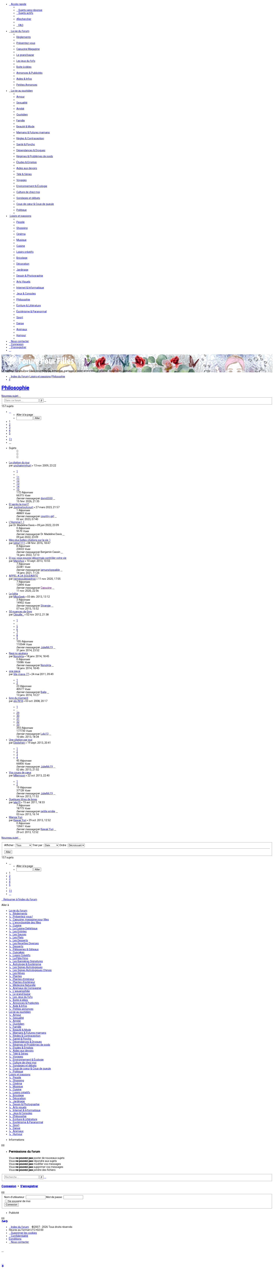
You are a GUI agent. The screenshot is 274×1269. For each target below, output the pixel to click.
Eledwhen (19, 742)
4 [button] (9, 430)
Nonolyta (18, 656)
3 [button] (9, 427)
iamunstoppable (50, 569)
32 (17, 721)
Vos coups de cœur (20, 772)
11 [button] (10, 439)
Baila (43, 692)
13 (17, 483)
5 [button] (9, 433)
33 (17, 724)
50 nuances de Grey (20, 611)
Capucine (46, 587)
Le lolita (13, 593)
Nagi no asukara (18, 653)
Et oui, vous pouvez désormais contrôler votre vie (37, 557)
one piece (14, 671)
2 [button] (9, 424)
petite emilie (48, 811)
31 (17, 718)
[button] (10, 411)
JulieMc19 (47, 647)
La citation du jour (19, 462)
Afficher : (9, 845)
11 (17, 477)
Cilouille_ (18, 614)
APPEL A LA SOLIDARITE (23, 575)
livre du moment (18, 698)
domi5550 (47, 498)
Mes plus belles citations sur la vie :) (29, 540)
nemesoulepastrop (24, 578)
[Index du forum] (38, 365)
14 (17, 486)
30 (17, 715)
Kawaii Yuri (19, 820)
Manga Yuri (15, 817)
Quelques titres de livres (23, 799)
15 (17, 489)
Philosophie (15, 388)
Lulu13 (44, 733)
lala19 (17, 802)
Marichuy (18, 560)
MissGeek (19, 596)
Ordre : (63, 845)
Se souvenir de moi (19, 1201)
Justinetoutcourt (23, 507)
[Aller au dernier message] (54, 498)
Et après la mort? (19, 504)
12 (17, 480)
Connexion (8, 1186)
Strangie (46, 605)
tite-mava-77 (21, 674)
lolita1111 (19, 543)
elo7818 (18, 701)
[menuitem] (29, 10)
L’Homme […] (16, 522)
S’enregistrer (29, 1186)
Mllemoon (19, 775)
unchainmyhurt (22, 465)
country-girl (47, 516)
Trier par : (38, 845)
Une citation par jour (20, 739)
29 (17, 712)
